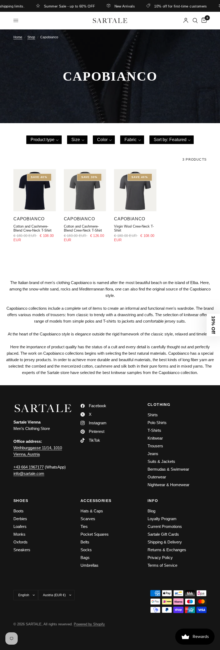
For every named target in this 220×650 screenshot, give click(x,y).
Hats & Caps (91, 511)
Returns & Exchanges (167, 549)
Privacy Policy (160, 557)
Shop (31, 37)
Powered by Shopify (89, 624)
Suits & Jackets (161, 461)
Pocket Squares (94, 534)
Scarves (87, 518)
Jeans (153, 453)
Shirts (153, 415)
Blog (151, 511)
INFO (153, 500)
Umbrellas (89, 565)
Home (17, 37)
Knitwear (155, 438)
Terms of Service (162, 565)
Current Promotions (165, 526)
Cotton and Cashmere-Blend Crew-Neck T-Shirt (32, 228)
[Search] (195, 20)
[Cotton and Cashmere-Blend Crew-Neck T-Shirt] (34, 190)
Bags (85, 557)
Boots (18, 511)
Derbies (20, 518)
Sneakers (21, 549)
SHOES (20, 500)
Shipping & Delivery (165, 542)
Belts (84, 542)
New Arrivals (117, 6)
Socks (86, 549)
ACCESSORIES (95, 500)
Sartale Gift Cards (163, 534)
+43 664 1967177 (28, 467)
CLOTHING (159, 404)
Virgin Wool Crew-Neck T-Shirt (134, 228)
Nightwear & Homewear (168, 484)
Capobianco (29, 219)
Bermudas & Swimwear (168, 469)
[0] (203, 20)
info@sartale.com (28, 473)
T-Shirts (154, 430)
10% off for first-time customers (172, 6)
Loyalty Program (162, 518)
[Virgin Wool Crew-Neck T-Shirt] (135, 190)
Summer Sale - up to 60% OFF (61, 6)
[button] (44, 139)
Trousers (155, 446)
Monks (19, 534)
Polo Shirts (157, 422)
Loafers (20, 526)
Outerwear (157, 477)
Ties (84, 526)
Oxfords (20, 542)
